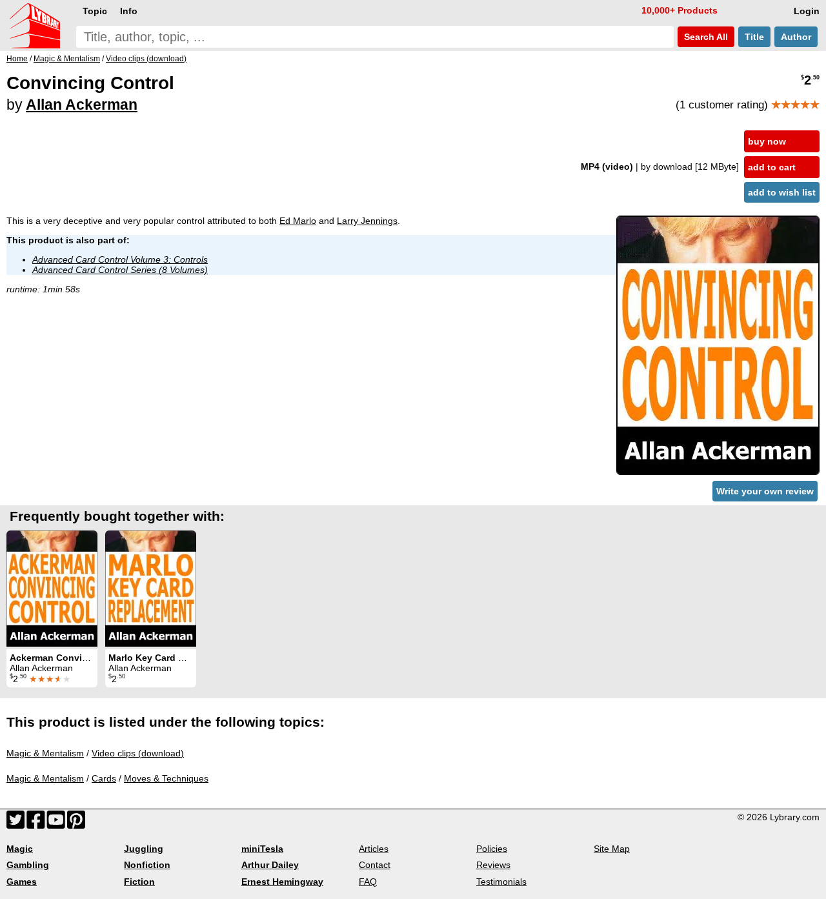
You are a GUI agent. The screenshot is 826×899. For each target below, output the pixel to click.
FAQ (368, 881)
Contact (374, 865)
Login (807, 11)
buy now (767, 141)
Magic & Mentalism (45, 753)
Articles (373, 848)
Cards (104, 778)
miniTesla (262, 848)
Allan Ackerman (81, 104)
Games (21, 881)
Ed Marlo (297, 221)
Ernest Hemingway (282, 881)
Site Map (612, 848)
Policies (491, 848)
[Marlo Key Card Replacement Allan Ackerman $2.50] (150, 588)
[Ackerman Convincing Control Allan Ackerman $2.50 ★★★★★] (51, 588)
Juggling (143, 848)
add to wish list (782, 192)
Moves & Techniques (166, 778)
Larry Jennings (367, 221)
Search (704, 37)
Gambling (27, 865)
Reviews (493, 865)
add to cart (772, 167)
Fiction (139, 881)
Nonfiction (147, 865)
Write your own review (765, 491)
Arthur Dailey (270, 865)
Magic (19, 848)
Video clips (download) (138, 753)
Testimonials (501, 881)
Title (754, 37)
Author (796, 37)
